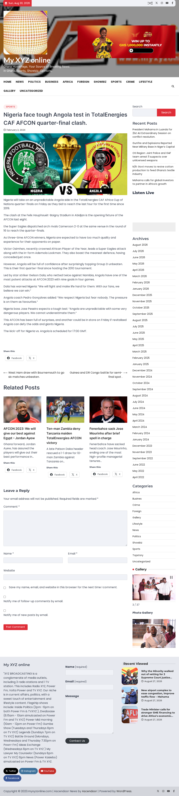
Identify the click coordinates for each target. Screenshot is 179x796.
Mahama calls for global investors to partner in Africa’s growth (153, 182)
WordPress (123, 791)
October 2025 (141, 307)
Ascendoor (89, 791)
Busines (137, 498)
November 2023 (142, 452)
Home (7, 82)
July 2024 (138, 402)
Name (8, 554)
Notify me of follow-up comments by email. (33, 601)
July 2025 (138, 326)
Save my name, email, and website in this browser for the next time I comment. (63, 587)
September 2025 (143, 314)
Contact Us (77, 741)
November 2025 (142, 301)
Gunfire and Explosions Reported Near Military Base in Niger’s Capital (154, 144)
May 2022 (138, 471)
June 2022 (139, 464)
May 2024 (138, 414)
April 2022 (138, 477)
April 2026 (138, 270)
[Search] (173, 86)
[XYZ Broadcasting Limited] (154, 647)
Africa (68, 82)
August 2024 (140, 395)
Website (9, 570)
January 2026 (141, 289)
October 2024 (141, 383)
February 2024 (141, 433)
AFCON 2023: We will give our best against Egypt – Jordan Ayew (19, 433)
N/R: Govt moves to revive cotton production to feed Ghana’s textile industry (154, 170)
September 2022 (143, 458)
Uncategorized (31, 91)
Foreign (83, 82)
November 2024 (142, 376)
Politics (34, 82)
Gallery (9, 91)
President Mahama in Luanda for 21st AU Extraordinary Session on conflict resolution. (152, 133)
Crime (130, 82)
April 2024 (138, 420)
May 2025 (138, 339)
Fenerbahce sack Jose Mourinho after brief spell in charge (106, 433)
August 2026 (140, 245)
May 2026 (138, 263)
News (20, 82)
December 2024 (142, 370)
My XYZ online (27, 60)
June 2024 (139, 408)
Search (137, 107)
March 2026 (140, 276)
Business (51, 82)
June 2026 (139, 257)
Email (72, 554)
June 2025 (139, 332)
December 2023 (142, 446)
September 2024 (143, 389)
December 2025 (142, 295)
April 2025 (138, 345)
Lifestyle (145, 82)
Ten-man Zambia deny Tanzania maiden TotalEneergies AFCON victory (63, 436)
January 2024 (141, 439)
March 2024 (140, 427)
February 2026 (141, 282)
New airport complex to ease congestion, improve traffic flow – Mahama (157, 693)
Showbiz (100, 82)
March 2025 (140, 351)
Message (72, 696)
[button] (135, 586)
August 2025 (140, 320)
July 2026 (138, 251)
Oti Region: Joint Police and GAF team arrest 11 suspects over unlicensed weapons (152, 156)
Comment (11, 507)
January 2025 (141, 364)
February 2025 (141, 358)
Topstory (138, 555)
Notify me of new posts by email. (25, 615)
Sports (116, 82)
